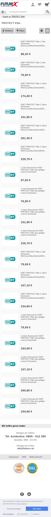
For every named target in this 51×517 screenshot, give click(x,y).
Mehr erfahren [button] (22, 504)
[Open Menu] (4, 11)
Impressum (13, 457)
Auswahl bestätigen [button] (14, 509)
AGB (24, 457)
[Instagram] (29, 494)
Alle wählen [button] (37, 509)
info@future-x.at (25, 448)
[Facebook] (22, 494)
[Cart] (47, 4)
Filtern (21, 31)
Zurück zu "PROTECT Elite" (14, 17)
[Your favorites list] (39, 4)
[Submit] (47, 12)
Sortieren (8, 31)
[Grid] (41, 31)
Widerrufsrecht (36, 457)
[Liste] (47, 31)
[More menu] (33, 4)
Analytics (36, 514)
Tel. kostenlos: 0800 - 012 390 (25, 436)
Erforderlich (24, 514)
